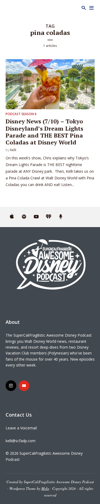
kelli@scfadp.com (20, 440)
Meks (45, 488)
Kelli (13, 150)
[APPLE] (12, 217)
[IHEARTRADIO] (48, 217)
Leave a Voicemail (21, 427)
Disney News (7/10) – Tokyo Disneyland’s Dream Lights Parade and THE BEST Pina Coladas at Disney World (44, 131)
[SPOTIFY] (24, 217)
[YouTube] (24, 385)
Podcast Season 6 (21, 114)
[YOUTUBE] (36, 217)
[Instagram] (11, 385)
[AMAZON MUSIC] (61, 217)
